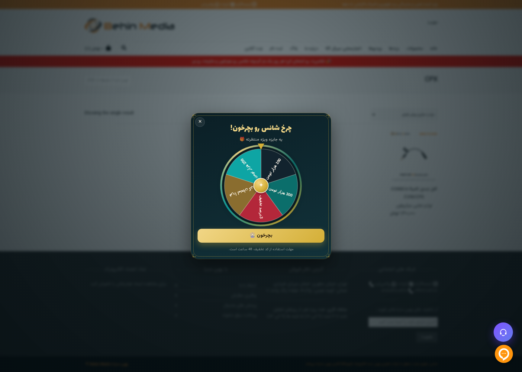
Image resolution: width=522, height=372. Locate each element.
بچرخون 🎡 (261, 235)
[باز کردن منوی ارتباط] (503, 332)
